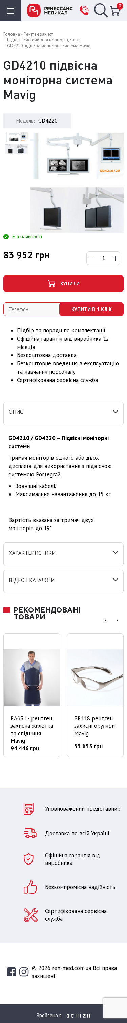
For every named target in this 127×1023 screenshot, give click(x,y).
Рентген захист (38, 34)
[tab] (63, 413)
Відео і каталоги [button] (32, 580)
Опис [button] (16, 412)
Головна (11, 34)
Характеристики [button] (32, 553)
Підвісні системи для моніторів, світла (44, 40)
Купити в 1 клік (91, 309)
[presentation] (105, 619)
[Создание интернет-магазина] (78, 1015)
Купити (70, 283)
